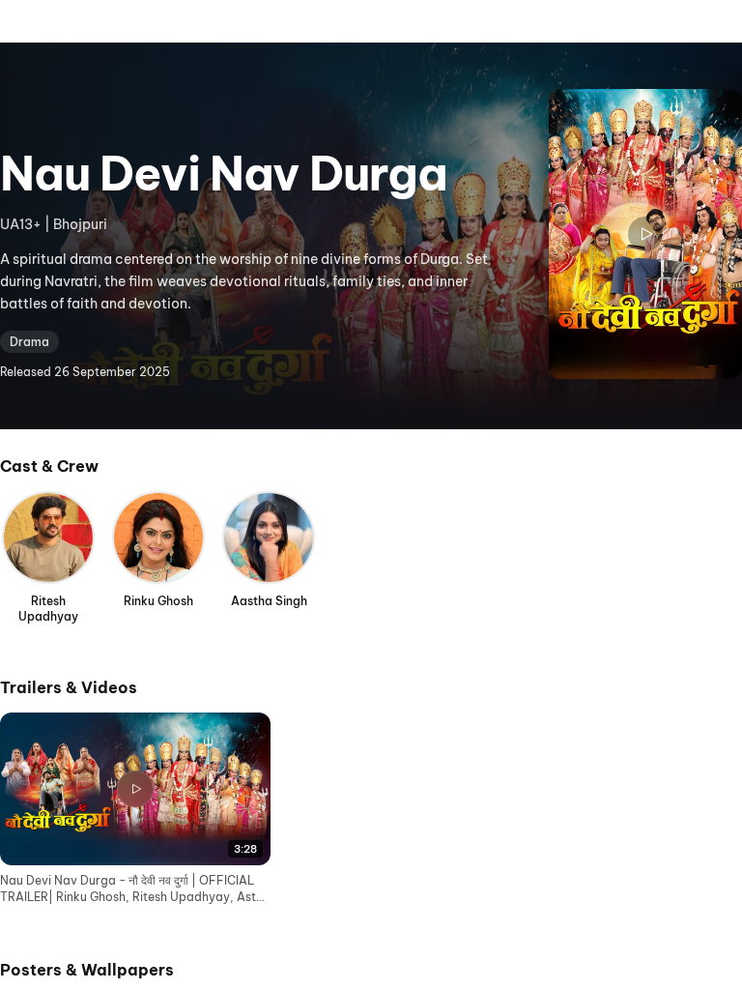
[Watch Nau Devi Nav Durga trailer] (645, 234)
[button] (135, 809)
